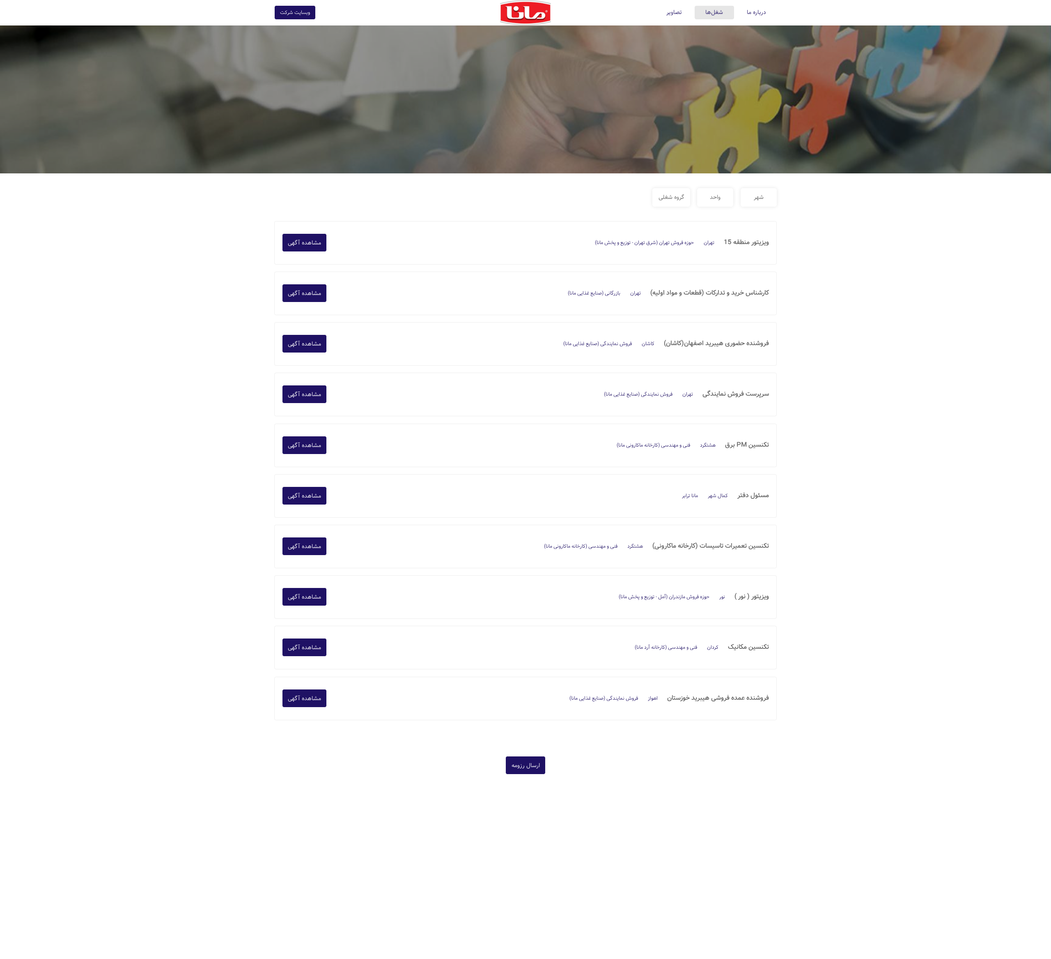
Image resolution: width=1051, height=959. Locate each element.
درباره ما (756, 12)
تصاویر (674, 12)
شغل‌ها (714, 12)
